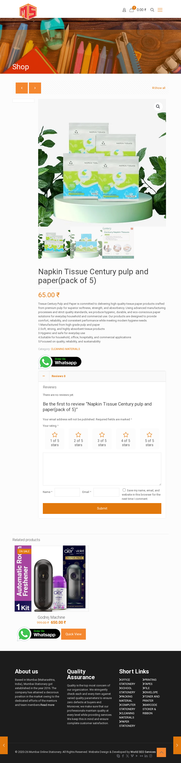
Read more (47, 705)
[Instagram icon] (150, 756)
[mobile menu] (160, 10)
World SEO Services (143, 752)
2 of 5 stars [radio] (78, 443)
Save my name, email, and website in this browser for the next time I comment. (141, 494)
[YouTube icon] (136, 756)
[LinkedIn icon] (146, 756)
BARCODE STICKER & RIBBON (150, 709)
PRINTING (150, 679)
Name (47, 492)
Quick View (73, 634)
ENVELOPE (151, 692)
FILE (147, 688)
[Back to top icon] (161, 752)
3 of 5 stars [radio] (102, 443)
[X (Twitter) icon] (127, 756)
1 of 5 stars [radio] (54, 443)
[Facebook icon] (122, 756)
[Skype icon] (118, 756)
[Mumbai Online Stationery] (28, 11)
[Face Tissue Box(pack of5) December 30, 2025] (4, 745)
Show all (160, 88)
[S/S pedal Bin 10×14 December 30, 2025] (177, 745)
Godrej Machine (51, 617)
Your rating (50, 425)
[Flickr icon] (141, 756)
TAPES (148, 684)
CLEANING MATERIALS (65, 349)
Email (86, 492)
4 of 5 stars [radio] (125, 443)
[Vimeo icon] (132, 756)
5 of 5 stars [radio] (149, 443)
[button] (158, 106)
